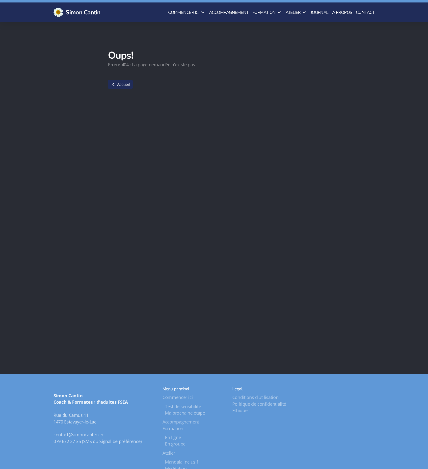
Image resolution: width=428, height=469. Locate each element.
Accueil (123, 84)
